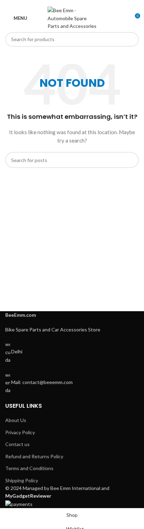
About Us (15, 420)
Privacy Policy (20, 432)
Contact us (17, 444)
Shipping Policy (21, 480)
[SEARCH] (131, 39)
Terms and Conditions (29, 468)
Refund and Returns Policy (34, 456)
